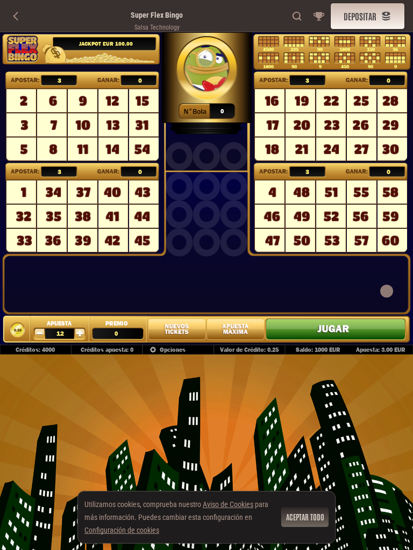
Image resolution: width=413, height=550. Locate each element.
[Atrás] (16, 16)
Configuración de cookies (121, 530)
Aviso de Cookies (228, 504)
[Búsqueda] (297, 16)
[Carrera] (319, 16)
